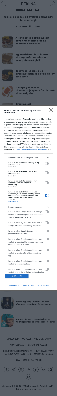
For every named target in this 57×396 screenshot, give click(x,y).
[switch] (47, 163)
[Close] (51, 110)
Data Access (28, 285)
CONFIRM (17, 276)
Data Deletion (13, 285)
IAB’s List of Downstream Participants (31, 150)
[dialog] (28, 198)
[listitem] (28, 157)
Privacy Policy (43, 285)
